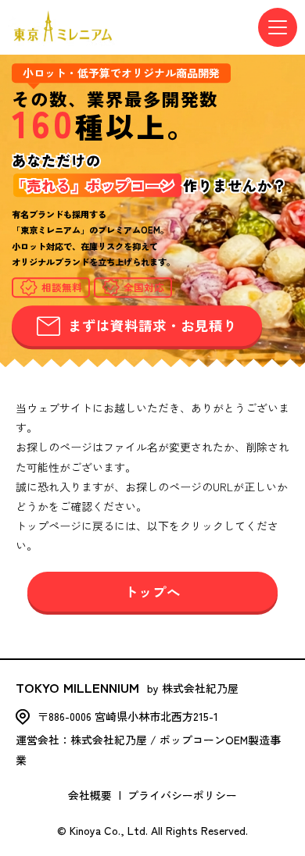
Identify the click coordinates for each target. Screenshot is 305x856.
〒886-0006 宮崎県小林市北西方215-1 (128, 716)
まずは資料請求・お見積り (152, 326)
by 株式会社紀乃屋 (127, 687)
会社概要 (90, 795)
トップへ (152, 591)
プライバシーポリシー (182, 795)
